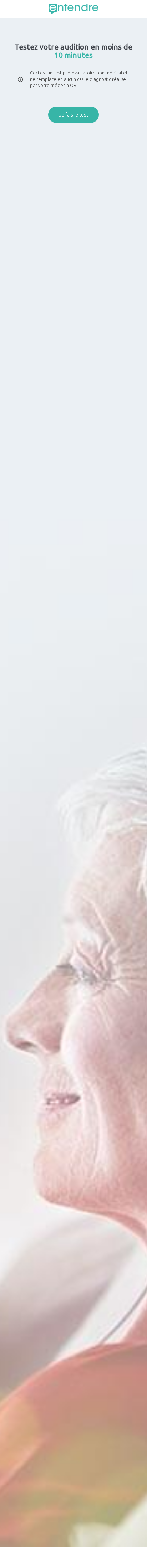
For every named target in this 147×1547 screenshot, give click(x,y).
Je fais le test (73, 115)
